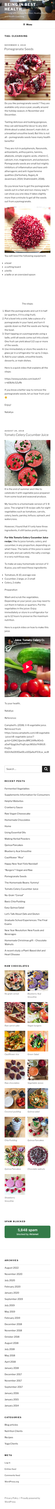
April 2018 (10, 1361)
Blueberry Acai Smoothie (18, 851)
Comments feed (12, 1475)
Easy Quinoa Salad (14, 907)
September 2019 (14, 1299)
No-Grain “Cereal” (14, 895)
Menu (29, 24)
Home (8, 826)
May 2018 (10, 1355)
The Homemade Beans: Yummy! (22, 882)
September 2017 (14, 1387)
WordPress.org (12, 1481)
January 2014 (12, 1405)
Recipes (9, 1437)
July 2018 (10, 1349)
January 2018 (12, 1368)
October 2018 (12, 1336)
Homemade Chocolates (17, 820)
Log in (7, 1462)
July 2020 (10, 1280)
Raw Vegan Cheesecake (17, 813)
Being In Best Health (20, 6)
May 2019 (10, 1311)
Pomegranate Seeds (18, 49)
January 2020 (12, 1292)
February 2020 (12, 1286)
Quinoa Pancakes (14, 845)
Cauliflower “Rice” (14, 857)
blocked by (31, 1233)
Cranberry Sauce (14, 807)
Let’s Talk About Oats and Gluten (22, 914)
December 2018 (13, 1324)
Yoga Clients (11, 1443)
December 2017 (13, 1374)
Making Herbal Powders (17, 838)
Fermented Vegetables (17, 788)
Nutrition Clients (14, 1431)
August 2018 (11, 1343)
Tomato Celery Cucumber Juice (26, 435)
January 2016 (12, 1393)
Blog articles (11, 1424)
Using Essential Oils (15, 832)
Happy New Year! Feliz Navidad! (21, 863)
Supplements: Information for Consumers (27, 794)
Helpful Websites (14, 801)
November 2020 (13, 1274)
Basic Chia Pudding (15, 901)
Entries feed (10, 1469)
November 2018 (13, 1330)
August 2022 (12, 1267)
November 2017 (13, 1380)
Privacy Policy (11, 1498)
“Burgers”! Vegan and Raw (19, 870)
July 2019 (10, 1305)
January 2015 (12, 1399)
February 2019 (12, 1318)
